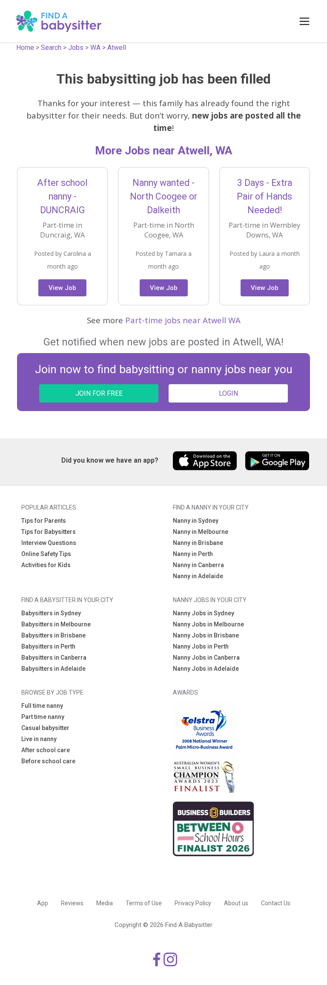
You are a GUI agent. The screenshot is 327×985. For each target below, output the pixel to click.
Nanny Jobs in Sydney (203, 613)
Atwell (116, 47)
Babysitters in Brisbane (53, 635)
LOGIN (228, 393)
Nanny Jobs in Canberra (206, 657)
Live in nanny (39, 739)
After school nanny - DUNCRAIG (62, 196)
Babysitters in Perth (48, 646)
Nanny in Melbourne (200, 531)
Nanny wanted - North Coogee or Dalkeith (163, 196)
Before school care (48, 761)
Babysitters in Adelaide (53, 668)
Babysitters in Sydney (51, 613)
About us (236, 903)
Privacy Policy (193, 903)
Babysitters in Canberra (53, 657)
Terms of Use (144, 903)
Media (104, 903)
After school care (45, 750)
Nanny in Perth (193, 553)
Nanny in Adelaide (198, 576)
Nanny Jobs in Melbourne (208, 624)
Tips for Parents (43, 520)
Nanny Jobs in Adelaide (206, 668)
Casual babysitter (45, 727)
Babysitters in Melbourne (56, 624)
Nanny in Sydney (195, 520)
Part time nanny (42, 716)
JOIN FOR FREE (99, 393)
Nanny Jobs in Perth (201, 646)
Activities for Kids (46, 565)
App (42, 903)
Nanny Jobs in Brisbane (206, 635)
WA (95, 47)
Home (25, 47)
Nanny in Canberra (198, 565)
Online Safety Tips (46, 553)
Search (51, 47)
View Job (62, 288)
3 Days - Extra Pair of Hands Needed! (264, 196)
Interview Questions (48, 542)
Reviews (72, 903)
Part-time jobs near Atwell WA (183, 320)
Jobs (75, 47)
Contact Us (275, 903)
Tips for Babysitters (48, 531)
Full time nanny (42, 705)
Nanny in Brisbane (198, 542)
